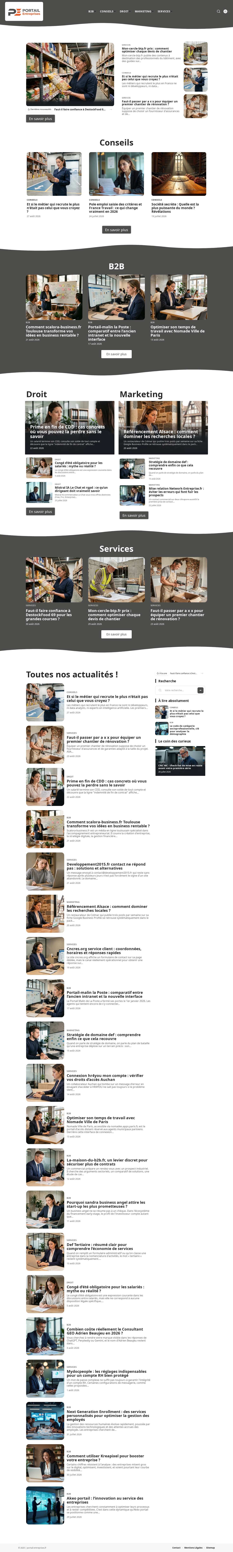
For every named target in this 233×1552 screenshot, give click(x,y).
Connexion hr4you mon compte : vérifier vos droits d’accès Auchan (105, 1077)
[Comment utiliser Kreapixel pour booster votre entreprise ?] (45, 1463)
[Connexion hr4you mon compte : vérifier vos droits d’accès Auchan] (45, 1083)
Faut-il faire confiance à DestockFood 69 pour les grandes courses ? (80, 109)
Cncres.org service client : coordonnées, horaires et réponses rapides (104, 950)
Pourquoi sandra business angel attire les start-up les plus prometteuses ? (106, 1204)
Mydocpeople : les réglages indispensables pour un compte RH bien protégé (106, 1373)
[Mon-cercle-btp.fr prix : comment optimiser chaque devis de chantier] (196, 53)
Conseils (126, 73)
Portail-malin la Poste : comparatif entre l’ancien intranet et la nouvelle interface (112, 333)
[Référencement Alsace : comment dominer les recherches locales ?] (45, 914)
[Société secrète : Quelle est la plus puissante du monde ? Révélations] (179, 174)
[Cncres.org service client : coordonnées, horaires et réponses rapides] (45, 956)
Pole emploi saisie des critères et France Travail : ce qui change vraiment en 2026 (115, 208)
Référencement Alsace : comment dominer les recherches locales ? (161, 434)
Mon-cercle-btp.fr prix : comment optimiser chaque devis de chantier (147, 50)
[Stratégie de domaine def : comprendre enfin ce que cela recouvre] (132, 469)
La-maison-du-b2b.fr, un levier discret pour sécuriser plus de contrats (107, 1162)
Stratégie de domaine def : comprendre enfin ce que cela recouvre (171, 465)
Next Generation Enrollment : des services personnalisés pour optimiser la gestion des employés (108, 1415)
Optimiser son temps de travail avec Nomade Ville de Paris (178, 331)
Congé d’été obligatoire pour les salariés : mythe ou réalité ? (78, 464)
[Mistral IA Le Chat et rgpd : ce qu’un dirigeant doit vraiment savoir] (39, 492)
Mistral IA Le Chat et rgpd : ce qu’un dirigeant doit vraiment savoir (81, 489)
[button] (111, 109)
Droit (33, 422)
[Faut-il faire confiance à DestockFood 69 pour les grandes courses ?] (70, 74)
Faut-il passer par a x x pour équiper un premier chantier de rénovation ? (150, 102)
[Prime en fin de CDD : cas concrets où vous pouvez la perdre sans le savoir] (45, 787)
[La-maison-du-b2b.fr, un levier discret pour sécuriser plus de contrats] (45, 1167)
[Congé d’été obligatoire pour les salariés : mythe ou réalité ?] (39, 467)
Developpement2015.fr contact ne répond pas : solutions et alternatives (106, 866)
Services (126, 45)
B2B (28, 322)
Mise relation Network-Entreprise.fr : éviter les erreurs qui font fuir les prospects (176, 491)
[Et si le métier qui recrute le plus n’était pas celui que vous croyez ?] (196, 80)
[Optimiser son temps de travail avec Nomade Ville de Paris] (179, 297)
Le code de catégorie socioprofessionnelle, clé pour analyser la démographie (184, 729)
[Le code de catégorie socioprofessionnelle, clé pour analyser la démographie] (161, 728)
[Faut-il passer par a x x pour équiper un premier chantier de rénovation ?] (196, 106)
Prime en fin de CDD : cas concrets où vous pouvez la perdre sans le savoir (67, 431)
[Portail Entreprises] (24, 11)
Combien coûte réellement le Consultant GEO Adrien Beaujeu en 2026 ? (105, 1331)
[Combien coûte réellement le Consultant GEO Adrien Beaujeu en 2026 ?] (45, 1336)
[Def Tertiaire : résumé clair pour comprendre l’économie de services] (45, 1252)
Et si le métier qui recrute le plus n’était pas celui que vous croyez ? (150, 77)
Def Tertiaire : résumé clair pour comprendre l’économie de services (100, 1246)
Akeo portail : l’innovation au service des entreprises (105, 1500)
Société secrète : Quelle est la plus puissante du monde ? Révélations (175, 208)
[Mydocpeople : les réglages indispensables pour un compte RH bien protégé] (45, 1379)
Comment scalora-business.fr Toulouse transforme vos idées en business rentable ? (53, 331)
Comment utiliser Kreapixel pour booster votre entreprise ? (105, 1457)
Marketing (130, 427)
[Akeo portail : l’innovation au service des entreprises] (45, 1505)
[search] (218, 11)
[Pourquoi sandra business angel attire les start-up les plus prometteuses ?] (45, 1210)
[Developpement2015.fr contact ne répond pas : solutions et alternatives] (45, 871)
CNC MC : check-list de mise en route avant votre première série (180, 767)
